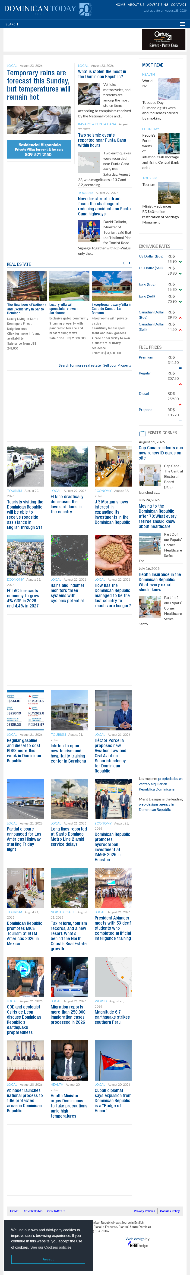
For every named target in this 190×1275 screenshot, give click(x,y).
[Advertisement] (89, 39)
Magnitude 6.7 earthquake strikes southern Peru (112, 1017)
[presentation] (124, 262)
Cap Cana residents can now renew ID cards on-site (161, 453)
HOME (120, 4)
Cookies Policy (170, 1211)
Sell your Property (117, 365)
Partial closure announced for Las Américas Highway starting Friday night (24, 839)
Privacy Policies (144, 1211)
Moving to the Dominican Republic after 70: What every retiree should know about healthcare (158, 516)
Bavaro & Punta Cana (97, 124)
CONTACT (179, 4)
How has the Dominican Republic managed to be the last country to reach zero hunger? (113, 596)
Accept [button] (48, 1259)
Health (57, 1084)
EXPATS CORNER (162, 433)
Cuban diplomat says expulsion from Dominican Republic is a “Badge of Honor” (113, 1101)
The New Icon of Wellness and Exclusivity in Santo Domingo (26, 309)
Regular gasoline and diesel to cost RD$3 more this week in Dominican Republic (24, 751)
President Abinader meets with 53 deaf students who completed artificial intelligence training (113, 928)
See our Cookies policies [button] (51, 1247)
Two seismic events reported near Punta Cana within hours (102, 140)
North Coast (63, 912)
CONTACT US (56, 1211)
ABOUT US (136, 4)
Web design (135, 1238)
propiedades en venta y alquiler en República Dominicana (161, 783)
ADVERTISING (157, 4)
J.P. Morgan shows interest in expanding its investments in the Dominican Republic (112, 512)
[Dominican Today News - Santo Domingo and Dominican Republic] (47, 9)
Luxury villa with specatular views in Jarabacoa (64, 309)
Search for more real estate (80, 365)
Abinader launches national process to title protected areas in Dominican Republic (25, 1101)
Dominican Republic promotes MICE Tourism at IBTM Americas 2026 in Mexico (24, 934)
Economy (103, 491)
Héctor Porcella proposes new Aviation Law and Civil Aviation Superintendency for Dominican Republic (110, 756)
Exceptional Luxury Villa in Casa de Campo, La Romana (112, 309)
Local (12, 65)
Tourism (85, 193)
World (101, 1001)
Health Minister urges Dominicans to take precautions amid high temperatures (69, 1106)
